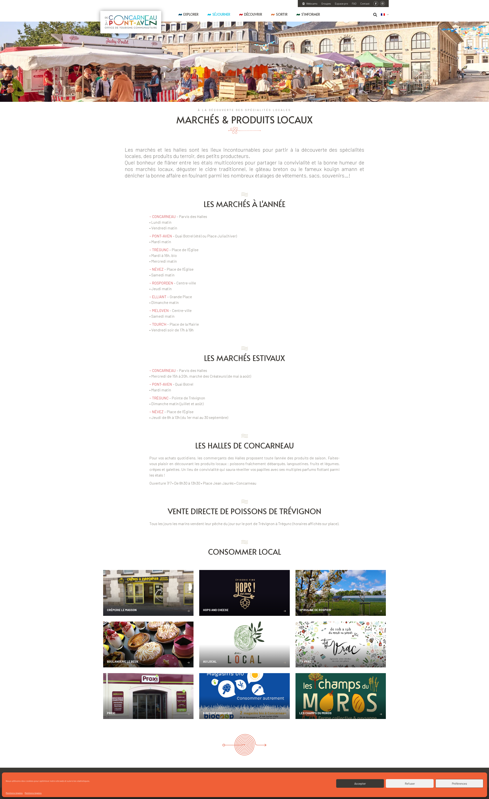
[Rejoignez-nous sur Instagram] (382, 3)
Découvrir (253, 14)
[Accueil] (130, 22)
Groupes (326, 3)
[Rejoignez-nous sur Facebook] (375, 3)
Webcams (311, 3)
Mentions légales (14, 793)
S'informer (310, 14)
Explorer (190, 14)
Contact (365, 3)
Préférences (459, 783)
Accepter (360, 783)
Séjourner (221, 14)
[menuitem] (385, 14)
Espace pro (341, 3)
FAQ (354, 3)
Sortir (281, 14)
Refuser (410, 783)
